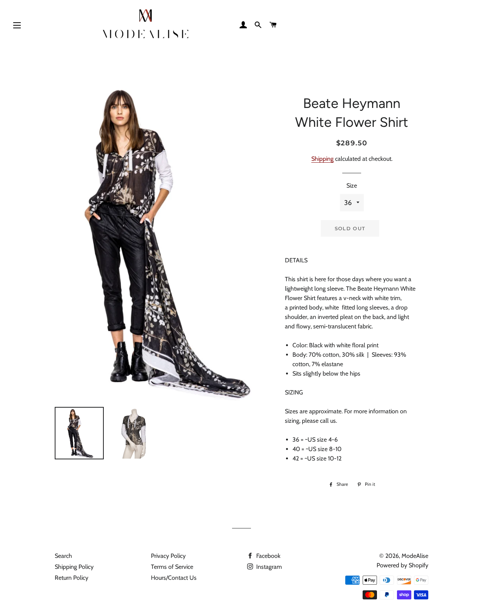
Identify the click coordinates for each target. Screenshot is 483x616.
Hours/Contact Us (174, 577)
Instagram (268, 566)
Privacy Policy (168, 555)
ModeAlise (414, 555)
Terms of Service (172, 566)
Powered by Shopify (402, 565)
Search (63, 555)
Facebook (267, 555)
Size (351, 185)
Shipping (322, 158)
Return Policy (71, 577)
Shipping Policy (74, 566)
